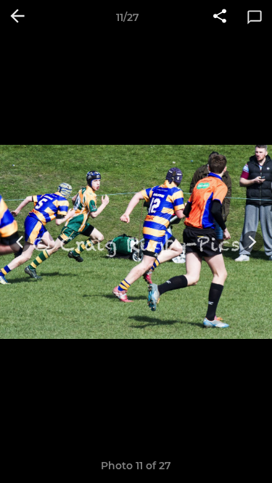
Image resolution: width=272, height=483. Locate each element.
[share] (219, 17)
